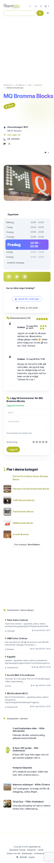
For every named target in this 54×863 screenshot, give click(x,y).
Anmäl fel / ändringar (15, 263)
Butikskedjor (27, 853)
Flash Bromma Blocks (23, 511)
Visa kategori (27, 544)
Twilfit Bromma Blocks (24, 500)
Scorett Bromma (21, 534)
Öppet (10, 105)
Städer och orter (13, 853)
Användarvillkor (40, 853)
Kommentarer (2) (20, 318)
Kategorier (31, 850)
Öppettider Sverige (17, 850)
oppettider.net (35, 847)
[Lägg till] (30, 6)
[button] (47, 6)
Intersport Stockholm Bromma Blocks (31, 489)
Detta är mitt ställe (28, 308)
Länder (40, 850)
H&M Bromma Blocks (23, 523)
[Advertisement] (27, 48)
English (32, 857)
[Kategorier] (41, 6)
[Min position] (48, 13)
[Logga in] (35, 6)
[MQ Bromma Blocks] (28, 182)
